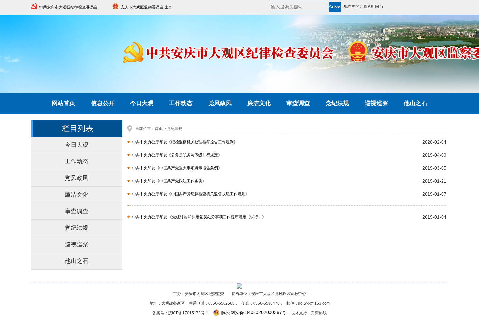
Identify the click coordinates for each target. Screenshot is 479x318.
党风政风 (220, 103)
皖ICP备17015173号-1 (188, 313)
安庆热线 (319, 313)
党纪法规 (337, 103)
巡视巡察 (376, 103)
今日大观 (141, 103)
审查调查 (298, 103)
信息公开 (102, 103)
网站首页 (63, 103)
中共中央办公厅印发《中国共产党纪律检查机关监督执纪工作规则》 (190, 194)
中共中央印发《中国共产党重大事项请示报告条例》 (177, 168)
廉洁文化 (259, 103)
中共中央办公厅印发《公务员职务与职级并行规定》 (177, 155)
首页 (159, 128)
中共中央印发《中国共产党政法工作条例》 (169, 181)
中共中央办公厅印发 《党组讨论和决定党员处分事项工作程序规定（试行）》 (199, 217)
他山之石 (415, 103)
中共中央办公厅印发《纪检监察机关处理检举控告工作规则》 (185, 142)
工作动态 (181, 103)
